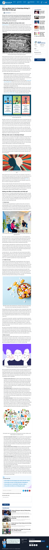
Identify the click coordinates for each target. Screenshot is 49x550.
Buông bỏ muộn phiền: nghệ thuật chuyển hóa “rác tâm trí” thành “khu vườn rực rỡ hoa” (39, 34)
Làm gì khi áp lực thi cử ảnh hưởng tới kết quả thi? (42, 17)
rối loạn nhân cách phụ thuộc (10, 92)
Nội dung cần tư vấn (37, 52)
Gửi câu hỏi (39, 59)
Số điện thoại (42, 44)
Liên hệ (41, 2)
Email (35, 48)
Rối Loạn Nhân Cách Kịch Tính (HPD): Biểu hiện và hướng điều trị (16, 482)
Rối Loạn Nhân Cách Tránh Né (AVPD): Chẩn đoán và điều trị (15, 484)
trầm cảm (26, 178)
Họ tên (35, 44)
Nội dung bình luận (5, 495)
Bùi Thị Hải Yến (7, 2)
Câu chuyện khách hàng (31, 2)
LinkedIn (27, 490)
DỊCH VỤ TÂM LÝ (19, 2)
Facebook (25, 490)
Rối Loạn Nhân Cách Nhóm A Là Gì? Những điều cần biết (14, 485)
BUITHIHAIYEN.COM (11, 548)
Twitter (23, 490)
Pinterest (29, 490)
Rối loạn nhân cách (5, 24)
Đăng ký (43, 541)
